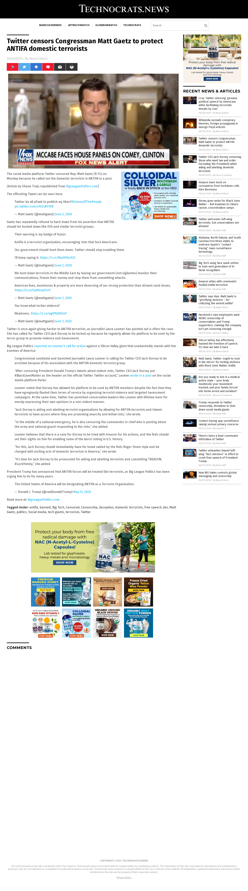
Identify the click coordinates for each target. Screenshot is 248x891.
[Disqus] (93, 701)
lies (165, 507)
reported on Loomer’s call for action (60, 346)
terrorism (72, 512)
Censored (73, 507)
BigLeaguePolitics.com (82, 186)
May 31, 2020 (82, 492)
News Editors (38, 58)
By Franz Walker (221, 333)
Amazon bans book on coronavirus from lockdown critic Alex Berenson (219, 186)
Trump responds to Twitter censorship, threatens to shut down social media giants (217, 406)
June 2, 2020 (63, 214)
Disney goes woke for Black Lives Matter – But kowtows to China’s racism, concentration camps (219, 204)
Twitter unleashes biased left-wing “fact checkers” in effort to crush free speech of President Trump (218, 456)
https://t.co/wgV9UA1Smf (48, 313)
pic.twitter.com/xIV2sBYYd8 (34, 206)
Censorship (89, 507)
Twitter (86, 512)
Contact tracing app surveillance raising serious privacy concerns (219, 422)
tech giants (56, 512)
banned (45, 507)
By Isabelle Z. (219, 428)
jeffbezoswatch (79, 25)
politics (21, 512)
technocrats (132, 25)
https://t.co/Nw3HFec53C (58, 257)
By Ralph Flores (220, 307)
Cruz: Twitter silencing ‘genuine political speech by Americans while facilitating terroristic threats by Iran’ (218, 104)
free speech (153, 507)
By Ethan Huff (219, 230)
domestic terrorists (129, 507)
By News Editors (221, 113)
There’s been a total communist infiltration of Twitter (218, 437)
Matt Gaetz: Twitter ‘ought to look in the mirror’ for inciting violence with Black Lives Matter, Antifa (219, 362)
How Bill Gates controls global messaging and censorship (218, 474)
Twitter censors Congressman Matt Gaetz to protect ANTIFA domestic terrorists (217, 142)
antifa (33, 507)
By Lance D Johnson (222, 175)
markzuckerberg (50, 25)
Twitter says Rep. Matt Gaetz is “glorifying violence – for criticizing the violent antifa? (217, 300)
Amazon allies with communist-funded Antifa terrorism (218, 283)
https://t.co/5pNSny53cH (32, 290)
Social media (37, 512)
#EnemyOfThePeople (86, 202)
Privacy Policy (124, 877)
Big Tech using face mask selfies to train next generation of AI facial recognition (219, 266)
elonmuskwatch (106, 25)
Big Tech (58, 507)
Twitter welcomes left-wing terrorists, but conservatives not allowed (219, 223)
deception (106, 507)
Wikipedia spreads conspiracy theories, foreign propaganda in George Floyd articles (218, 123)
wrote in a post (141, 375)
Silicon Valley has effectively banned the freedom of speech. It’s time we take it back (218, 344)
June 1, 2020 (63, 298)
